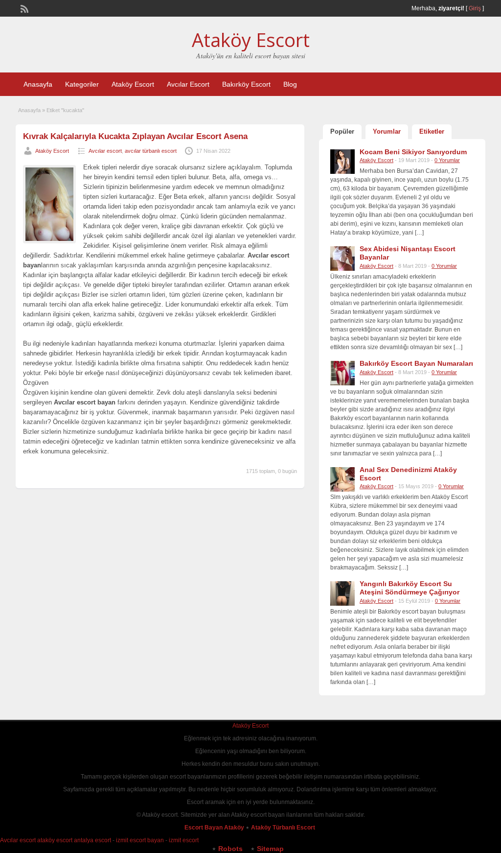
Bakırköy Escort (246, 84)
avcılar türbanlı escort (151, 151)
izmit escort (184, 840)
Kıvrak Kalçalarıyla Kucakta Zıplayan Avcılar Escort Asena (135, 136)
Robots (230, 849)
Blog (290, 84)
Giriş (475, 8)
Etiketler (431, 131)
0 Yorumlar (447, 160)
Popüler (342, 131)
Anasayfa (37, 84)
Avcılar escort (105, 151)
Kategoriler (82, 84)
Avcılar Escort (188, 84)
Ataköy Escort (251, 39)
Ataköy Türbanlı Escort (284, 827)
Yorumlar (387, 131)
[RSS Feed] (23, 8)
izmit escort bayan (140, 840)
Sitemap (270, 849)
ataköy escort (54, 840)
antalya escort (92, 840)
